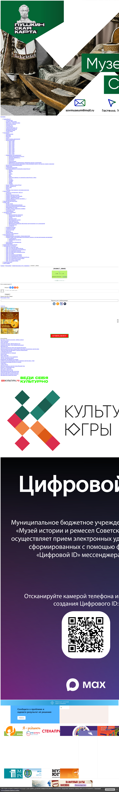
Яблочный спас (4, 346)
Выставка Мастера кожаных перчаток (9, 373)
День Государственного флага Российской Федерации (13, 347)
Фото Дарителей (4, 355)
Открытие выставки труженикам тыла (10, 372)
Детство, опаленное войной (7, 358)
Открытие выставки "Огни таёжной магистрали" (12, 345)
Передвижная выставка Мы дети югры (10, 371)
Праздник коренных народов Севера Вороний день (13, 366)
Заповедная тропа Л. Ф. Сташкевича (20, 265)
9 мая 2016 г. (3, 363)
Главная (2, 265)
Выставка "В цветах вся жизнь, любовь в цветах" (12, 339)
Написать (21, 717)
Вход (8, 297)
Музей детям (4, 354)
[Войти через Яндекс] (15, 287)
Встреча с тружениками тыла (7, 367)
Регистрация (3, 297)
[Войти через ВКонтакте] (13, 287)
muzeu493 (65, 276)
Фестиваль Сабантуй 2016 (7, 370)
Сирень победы (4, 364)
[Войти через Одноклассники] (17, 287)
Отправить (7, 294)
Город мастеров (4, 342)
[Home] (59, 58)
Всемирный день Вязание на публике (9, 359)
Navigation (3, 116)
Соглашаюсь (110, 789)
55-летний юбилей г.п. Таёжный (8, 352)
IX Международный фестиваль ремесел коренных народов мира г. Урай (17, 360)
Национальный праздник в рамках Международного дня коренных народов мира (20, 349)
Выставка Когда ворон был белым (9, 375)
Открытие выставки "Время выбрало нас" (10, 343)
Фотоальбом (8, 265)
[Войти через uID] (10, 287)
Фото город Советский (6, 368)
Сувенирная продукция (6, 351)
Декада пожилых (5, 341)
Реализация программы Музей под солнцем (11, 362)
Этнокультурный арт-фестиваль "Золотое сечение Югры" (14, 350)
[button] (117, 321)
